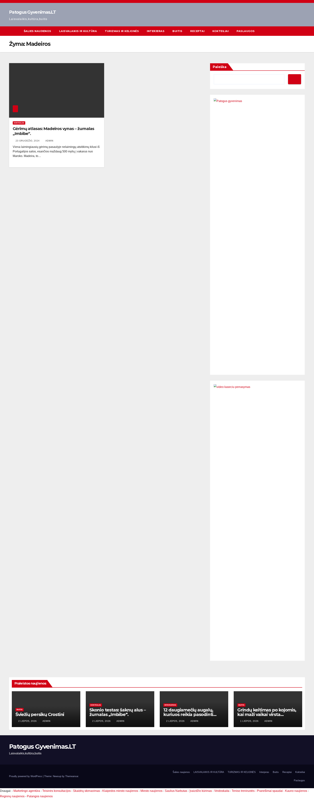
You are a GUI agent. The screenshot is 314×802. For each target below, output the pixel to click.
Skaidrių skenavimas (86, 790)
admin (49, 140)
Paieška (219, 67)
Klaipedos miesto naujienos (120, 790)
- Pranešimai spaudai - (270, 790)
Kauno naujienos (296, 790)
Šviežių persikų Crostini (39, 714)
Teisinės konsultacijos (56, 790)
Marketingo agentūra (26, 790)
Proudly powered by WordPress (26, 776)
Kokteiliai (220, 31)
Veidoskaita (221, 790)
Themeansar (71, 776)
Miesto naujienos (151, 790)
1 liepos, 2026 (249, 721)
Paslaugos (246, 31)
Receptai (197, 31)
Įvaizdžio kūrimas (201, 790)
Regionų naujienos (12, 796)
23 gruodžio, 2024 (28, 140)
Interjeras (155, 31)
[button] (302, 31)
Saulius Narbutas (176, 790)
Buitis (177, 31)
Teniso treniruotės (243, 790)
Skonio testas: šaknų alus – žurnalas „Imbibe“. (117, 712)
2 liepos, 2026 (27, 721)
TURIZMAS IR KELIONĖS (122, 31)
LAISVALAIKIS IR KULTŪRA (78, 31)
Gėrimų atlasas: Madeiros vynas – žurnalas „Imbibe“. (53, 131)
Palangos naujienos (40, 796)
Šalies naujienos (37, 31)
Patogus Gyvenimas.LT (32, 12)
